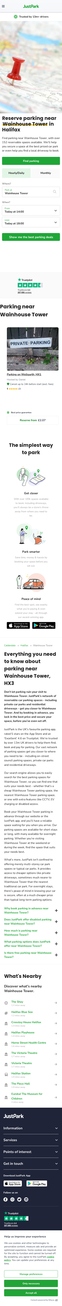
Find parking (31, 161)
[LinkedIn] (26, 1199)
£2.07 (33, 420)
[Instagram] (12, 1199)
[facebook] (5, 1199)
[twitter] (19, 1199)
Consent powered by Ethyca (42, 1300)
